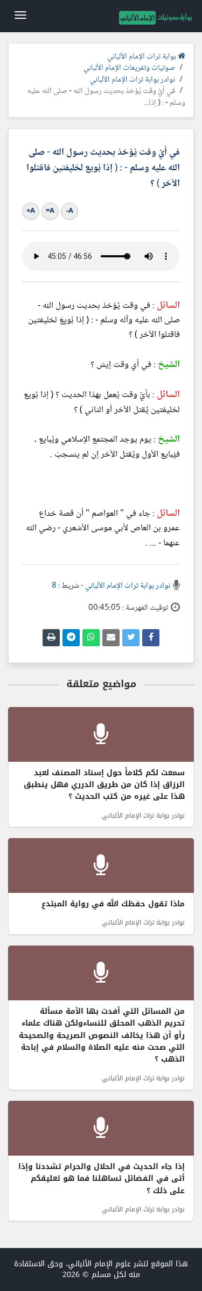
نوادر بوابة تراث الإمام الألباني (132, 80)
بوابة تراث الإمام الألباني (142, 57)
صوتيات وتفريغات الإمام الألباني (129, 68)
